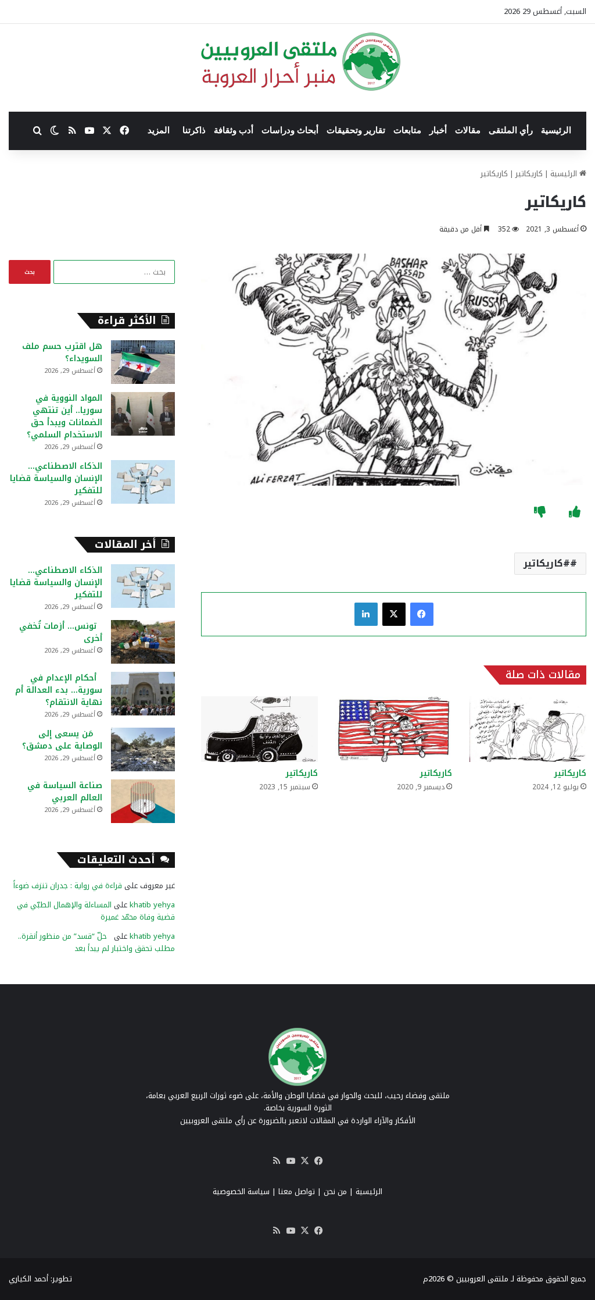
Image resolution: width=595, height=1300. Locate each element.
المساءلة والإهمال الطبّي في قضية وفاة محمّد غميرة (96, 910)
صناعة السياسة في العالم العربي (64, 792)
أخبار (438, 130)
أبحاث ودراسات (289, 130)
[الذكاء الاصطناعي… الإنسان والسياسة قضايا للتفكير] (143, 482)
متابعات (407, 130)
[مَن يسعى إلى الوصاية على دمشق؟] (143, 749)
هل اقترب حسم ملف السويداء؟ (62, 352)
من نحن (335, 1191)
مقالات (468, 130)
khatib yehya (152, 904)
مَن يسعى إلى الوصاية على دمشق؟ (62, 740)
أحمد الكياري (28, 1278)
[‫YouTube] (291, 1161)
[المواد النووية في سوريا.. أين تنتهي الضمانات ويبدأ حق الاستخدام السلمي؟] (143, 414)
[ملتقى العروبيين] (297, 62)
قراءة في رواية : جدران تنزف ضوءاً (67, 885)
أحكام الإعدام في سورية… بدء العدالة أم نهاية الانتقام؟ (58, 690)
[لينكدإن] (366, 614)
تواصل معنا (296, 1191)
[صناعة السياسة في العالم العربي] (143, 801)
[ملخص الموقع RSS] (277, 1161)
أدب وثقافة (233, 130)
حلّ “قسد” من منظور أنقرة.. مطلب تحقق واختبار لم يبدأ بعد (96, 942)
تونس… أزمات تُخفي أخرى (60, 632)
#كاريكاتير (547, 563)
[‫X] (394, 614)
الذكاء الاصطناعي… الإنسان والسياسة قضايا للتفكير (56, 478)
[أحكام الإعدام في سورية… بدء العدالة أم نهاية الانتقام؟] (143, 693)
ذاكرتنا (194, 130)
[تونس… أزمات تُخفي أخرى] (143, 642)
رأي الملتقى (511, 130)
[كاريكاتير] (527, 729)
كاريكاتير (529, 173)
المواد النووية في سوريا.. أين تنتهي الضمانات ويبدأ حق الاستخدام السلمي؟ (64, 416)
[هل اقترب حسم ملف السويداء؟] (143, 362)
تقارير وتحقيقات (356, 130)
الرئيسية (556, 130)
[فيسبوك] (421, 614)
